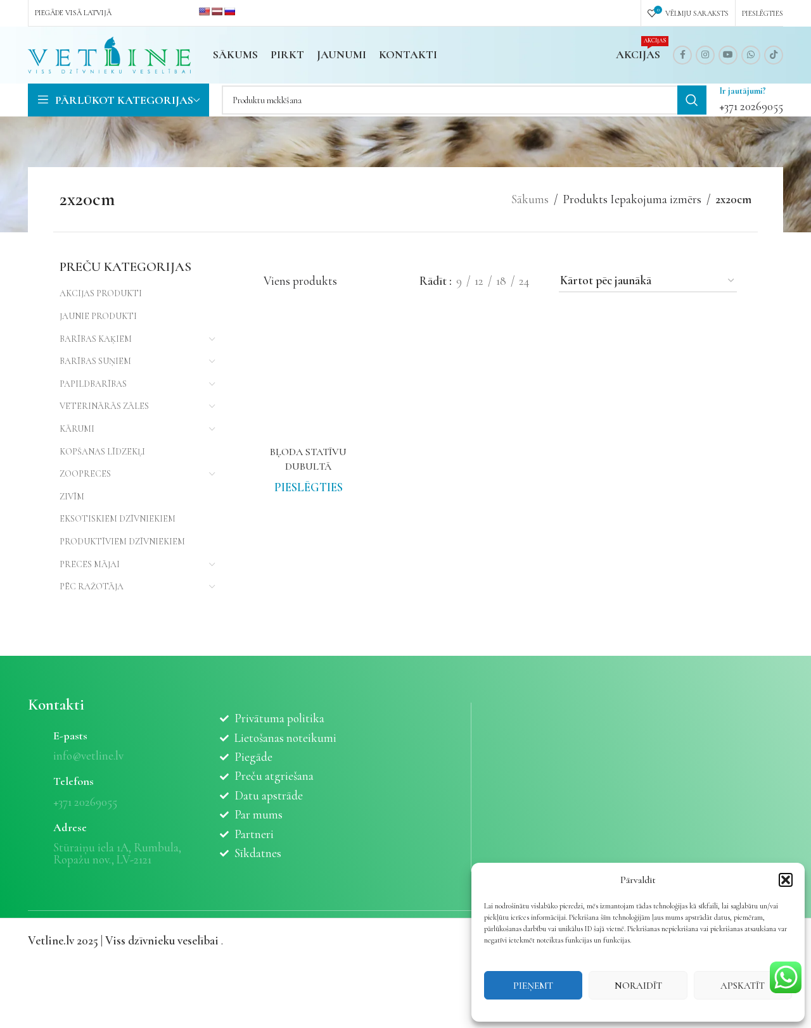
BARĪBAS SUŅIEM (95, 361)
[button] (785, 880)
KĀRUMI (77, 428)
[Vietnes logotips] (109, 53)
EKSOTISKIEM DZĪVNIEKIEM (118, 518)
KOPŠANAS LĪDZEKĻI (102, 451)
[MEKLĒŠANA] (691, 100)
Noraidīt (638, 985)
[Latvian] (216, 11)
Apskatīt (742, 985)
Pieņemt (533, 985)
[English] (204, 11)
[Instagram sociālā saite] (705, 55)
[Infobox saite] (751, 100)
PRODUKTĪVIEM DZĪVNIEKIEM (122, 541)
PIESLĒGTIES (308, 487)
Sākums (530, 199)
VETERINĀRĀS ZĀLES (104, 406)
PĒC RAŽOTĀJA (92, 586)
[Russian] (229, 11)
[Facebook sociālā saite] (682, 55)
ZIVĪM (72, 496)
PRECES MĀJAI (90, 564)
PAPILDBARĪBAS (93, 384)
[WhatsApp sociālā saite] (750, 55)
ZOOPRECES (85, 473)
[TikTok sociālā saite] (773, 55)
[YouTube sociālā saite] (728, 55)
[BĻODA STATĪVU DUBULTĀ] (309, 382)
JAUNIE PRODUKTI (98, 316)
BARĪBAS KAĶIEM (96, 339)
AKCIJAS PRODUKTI (101, 293)
